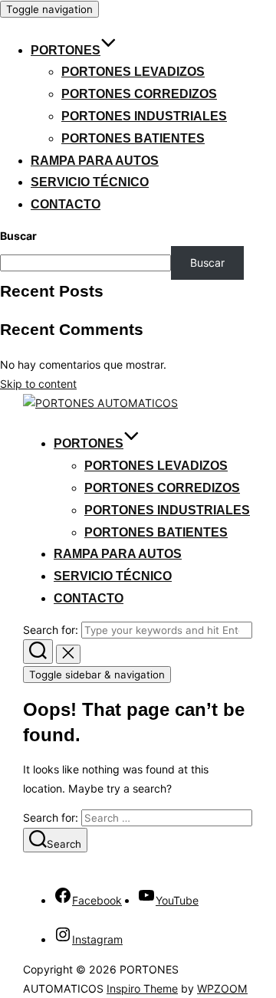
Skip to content (38, 383)
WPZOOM (222, 988)
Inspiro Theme (142, 988)
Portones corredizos (139, 93)
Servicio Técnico (90, 182)
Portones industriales (144, 116)
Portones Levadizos (133, 71)
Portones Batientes (133, 138)
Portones (65, 50)
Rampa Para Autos (95, 160)
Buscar (18, 235)
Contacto (65, 204)
